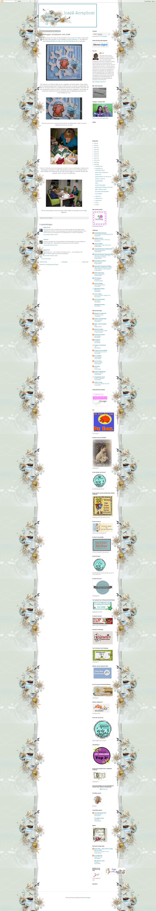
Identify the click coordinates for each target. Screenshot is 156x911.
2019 (95, 143)
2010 (95, 162)
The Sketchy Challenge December (101, 383)
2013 (95, 156)
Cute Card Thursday (99, 299)
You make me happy (98, 314)
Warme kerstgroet (98, 320)
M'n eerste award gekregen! (102, 191)
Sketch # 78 (98, 174)
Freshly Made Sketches (100, 233)
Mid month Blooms (98, 262)
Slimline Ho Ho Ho (98, 856)
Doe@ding (97, 366)
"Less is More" (98, 294)
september (98, 198)
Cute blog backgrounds (100, 813)
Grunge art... (97, 862)
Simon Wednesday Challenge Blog (103, 254)
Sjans (95, 325)
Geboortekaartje (97, 357)
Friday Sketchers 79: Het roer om (103, 176)
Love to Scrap (97, 361)
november (98, 168)
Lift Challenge (97, 278)
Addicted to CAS (98, 238)
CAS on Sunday (98, 243)
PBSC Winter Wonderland (101, 172)
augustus (97, 200)
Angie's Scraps (98, 382)
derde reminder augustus (99, 250)
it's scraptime (97, 355)
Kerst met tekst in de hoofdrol (100, 330)
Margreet (45, 250)
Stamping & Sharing (99, 304)
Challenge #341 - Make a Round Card (102, 245)
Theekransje (97, 341)
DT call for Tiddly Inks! (99, 378)
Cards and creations (99, 334)
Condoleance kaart (100, 170)
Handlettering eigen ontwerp (100, 351)
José (102, 53)
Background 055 (98, 814)
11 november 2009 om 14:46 (50, 234)
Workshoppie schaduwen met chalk (104, 187)
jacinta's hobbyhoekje (100, 371)
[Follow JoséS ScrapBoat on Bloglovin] (100, 46)
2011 (95, 160)
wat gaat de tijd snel (98, 373)
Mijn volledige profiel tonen (99, 81)
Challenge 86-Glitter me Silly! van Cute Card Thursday (59, 41)
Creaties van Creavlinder (100, 350)
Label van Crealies (98, 362)
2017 (95, 147)
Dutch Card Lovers (99, 272)
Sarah (96, 183)
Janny (45, 239)
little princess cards (99, 860)
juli (96, 202)
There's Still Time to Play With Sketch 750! (103, 234)
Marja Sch (46, 227)
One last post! (97, 300)
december (98, 166)
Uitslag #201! (97, 279)
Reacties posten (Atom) (52, 264)
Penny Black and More (100, 260)
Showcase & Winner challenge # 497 (102, 295)
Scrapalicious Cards (99, 377)
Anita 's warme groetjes (100, 324)
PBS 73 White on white (100, 189)
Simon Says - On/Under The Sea (101, 851)
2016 (95, 149)
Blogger (88, 897)
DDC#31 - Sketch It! (100, 178)
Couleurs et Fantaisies (100, 345)
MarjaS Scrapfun (98, 329)
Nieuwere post (43, 262)
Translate (104, 36)
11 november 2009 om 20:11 (50, 245)
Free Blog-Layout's (99, 818)
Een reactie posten (46, 258)
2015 (95, 152)
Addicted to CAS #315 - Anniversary (102, 239)
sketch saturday (98, 283)
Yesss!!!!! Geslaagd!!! (100, 185)
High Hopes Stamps (99, 288)
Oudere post (85, 262)
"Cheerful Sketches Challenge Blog (103, 249)
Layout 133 (96, 819)
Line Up (96, 367)
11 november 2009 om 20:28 (50, 255)
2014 (95, 154)
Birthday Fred (97, 290)
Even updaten (98, 193)
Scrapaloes (97, 339)
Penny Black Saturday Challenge (102, 266)
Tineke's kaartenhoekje (100, 318)
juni (96, 204)
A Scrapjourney (98, 855)
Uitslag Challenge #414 (99, 274)
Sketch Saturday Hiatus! (99, 284)
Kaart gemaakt (97, 336)
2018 (95, 145)
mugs (95, 346)
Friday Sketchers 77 (73, 39)
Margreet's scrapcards (100, 313)
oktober (97, 196)
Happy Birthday (99, 181)
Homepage (64, 262)
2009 (95, 164)
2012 (95, 158)
